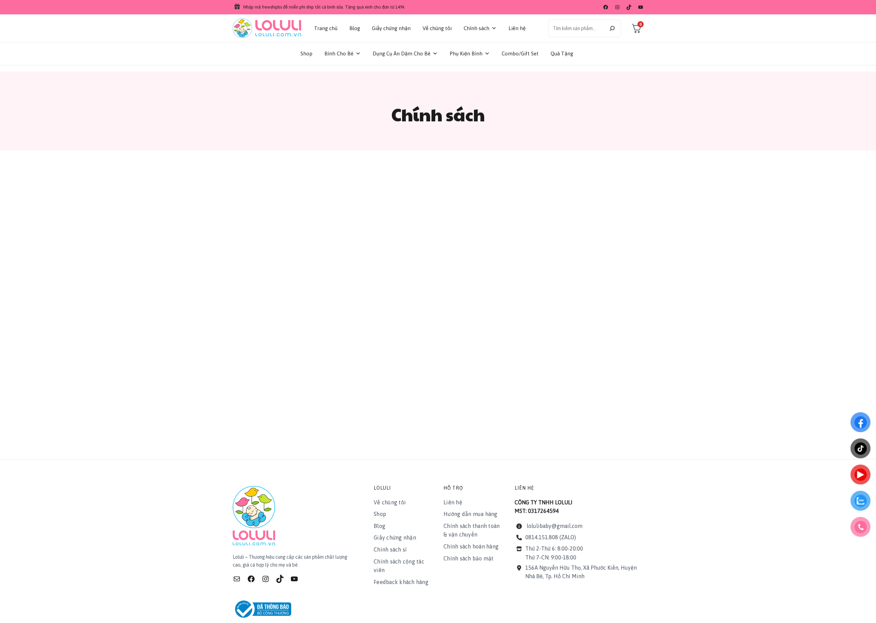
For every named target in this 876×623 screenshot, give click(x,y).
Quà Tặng (562, 53)
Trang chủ (325, 28)
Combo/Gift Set (520, 53)
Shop (306, 53)
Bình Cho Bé (338, 53)
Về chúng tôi (437, 28)
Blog (354, 28)
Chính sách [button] (476, 28)
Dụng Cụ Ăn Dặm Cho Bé (401, 53)
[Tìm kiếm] (612, 28)
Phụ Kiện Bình (466, 53)
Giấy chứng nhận (391, 28)
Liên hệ (517, 28)
